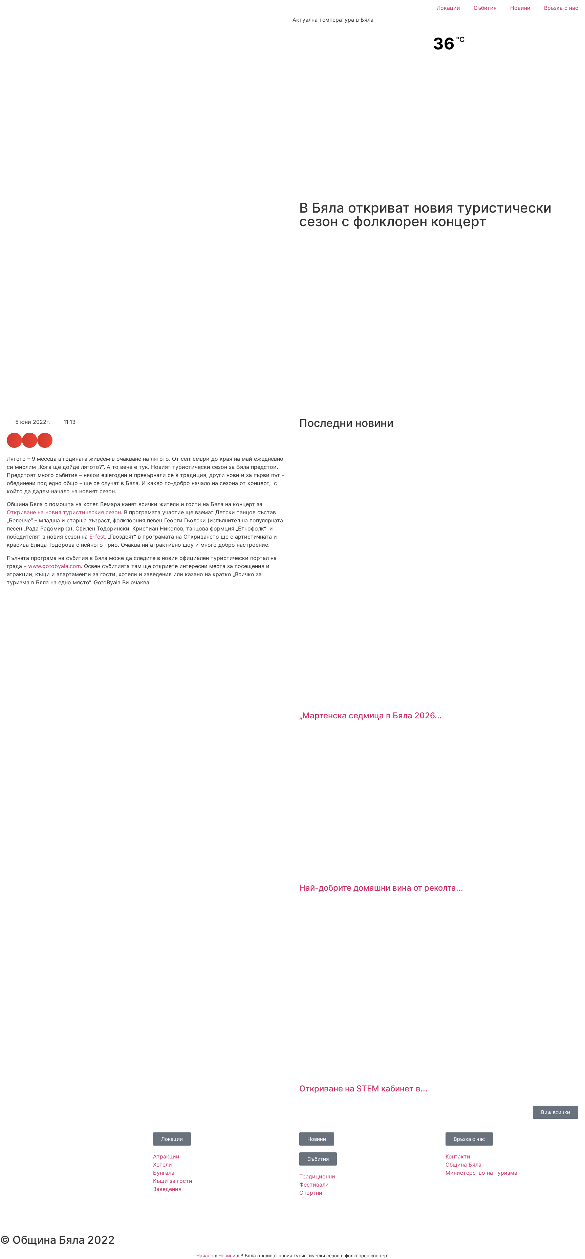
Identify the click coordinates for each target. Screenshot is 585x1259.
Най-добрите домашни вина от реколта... (381, 888)
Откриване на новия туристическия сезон (64, 512)
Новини (520, 7)
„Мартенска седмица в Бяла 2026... (370, 715)
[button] (14, 440)
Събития (485, 7)
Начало (204, 1255)
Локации (448, 7)
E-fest (97, 536)
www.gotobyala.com (54, 566)
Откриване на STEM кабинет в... (363, 1088)
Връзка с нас (561, 7)
